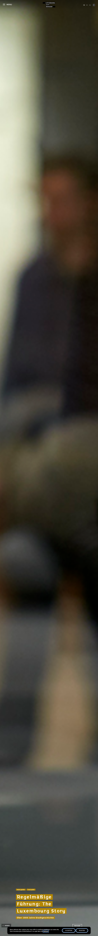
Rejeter (82, 930)
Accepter (68, 930)
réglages (45, 931)
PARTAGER (77, 926)
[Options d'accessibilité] (94, 5)
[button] (7, 4)
